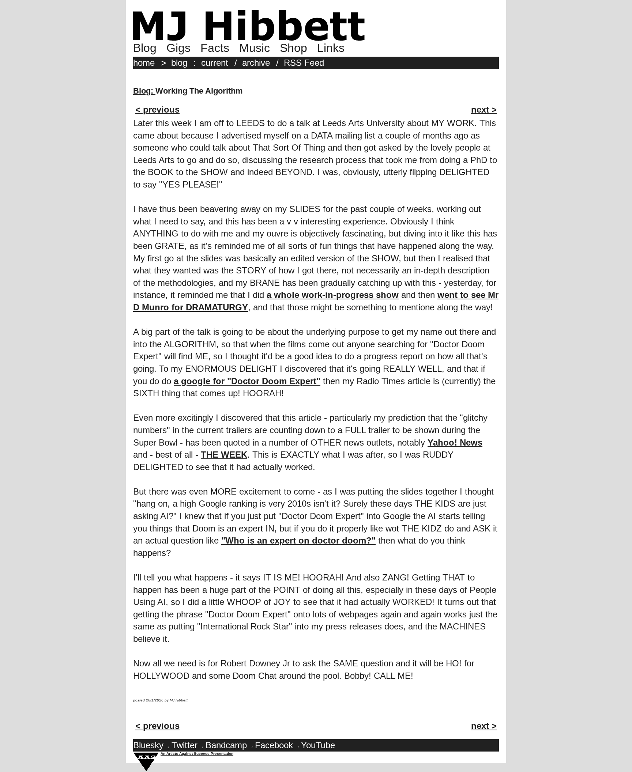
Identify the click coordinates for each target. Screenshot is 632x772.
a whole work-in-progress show (333, 295)
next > (484, 109)
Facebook (274, 745)
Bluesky (148, 745)
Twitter (185, 745)
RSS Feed (304, 63)
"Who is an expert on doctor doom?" (298, 540)
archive (256, 63)
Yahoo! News (455, 442)
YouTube (318, 745)
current (214, 63)
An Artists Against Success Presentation (197, 754)
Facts (214, 47)
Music (254, 47)
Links (331, 47)
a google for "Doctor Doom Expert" (247, 381)
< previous (157, 109)
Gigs (178, 47)
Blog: (144, 90)
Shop (293, 47)
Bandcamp (226, 745)
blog (179, 63)
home (144, 63)
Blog (145, 47)
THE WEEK (224, 454)
